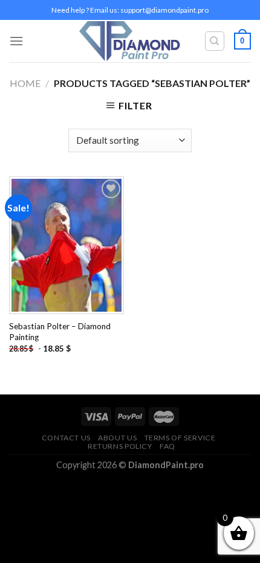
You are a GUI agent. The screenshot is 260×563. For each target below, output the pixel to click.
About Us (117, 437)
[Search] (215, 41)
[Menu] (16, 41)
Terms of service (180, 437)
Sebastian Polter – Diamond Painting (60, 331)
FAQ (167, 446)
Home (25, 83)
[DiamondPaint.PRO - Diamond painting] (130, 41)
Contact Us (66, 437)
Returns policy (120, 446)
